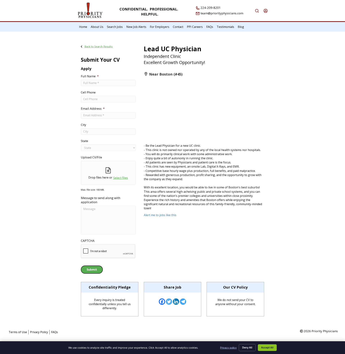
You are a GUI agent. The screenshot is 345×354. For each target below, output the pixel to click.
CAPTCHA (88, 241)
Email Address (93, 109)
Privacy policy (228, 347)
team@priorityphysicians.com (221, 13)
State (84, 141)
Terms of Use (18, 332)
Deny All (247, 347)
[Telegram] (183, 301)
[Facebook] (162, 301)
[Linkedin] (176, 301)
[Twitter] (169, 301)
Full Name (90, 76)
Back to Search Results (98, 46)
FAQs (54, 332)
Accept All (267, 347)
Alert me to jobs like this (160, 215)
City (83, 125)
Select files (120, 178)
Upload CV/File (91, 157)
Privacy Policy (39, 332)
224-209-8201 (210, 8)
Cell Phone (88, 92)
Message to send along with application (100, 200)
